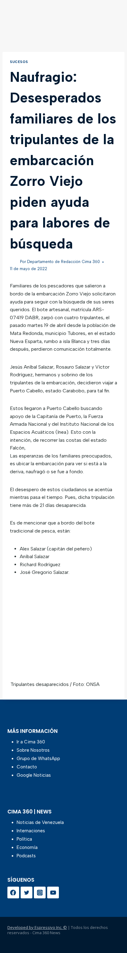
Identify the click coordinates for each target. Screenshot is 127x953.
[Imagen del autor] (14, 262)
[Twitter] (26, 892)
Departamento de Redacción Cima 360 (63, 261)
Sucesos (19, 62)
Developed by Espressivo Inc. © (37, 927)
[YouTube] (53, 892)
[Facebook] (13, 892)
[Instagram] (40, 892)
